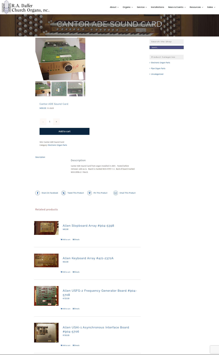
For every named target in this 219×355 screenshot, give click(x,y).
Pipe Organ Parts (158, 68)
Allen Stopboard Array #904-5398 (88, 225)
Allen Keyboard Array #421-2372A (88, 258)
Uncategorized (157, 74)
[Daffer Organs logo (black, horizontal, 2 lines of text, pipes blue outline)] (25, 1)
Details (77, 239)
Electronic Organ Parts (57, 145)
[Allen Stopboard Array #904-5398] (46, 228)
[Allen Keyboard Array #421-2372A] (46, 260)
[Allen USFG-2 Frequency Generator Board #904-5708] (46, 296)
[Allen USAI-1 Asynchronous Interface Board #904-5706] (46, 332)
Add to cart (64, 131)
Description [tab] (40, 157)
